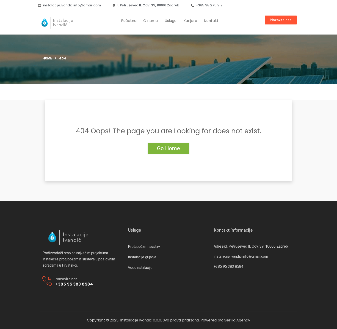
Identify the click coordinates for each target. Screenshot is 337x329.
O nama (150, 20)
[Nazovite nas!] (47, 281)
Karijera (190, 20)
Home (47, 58)
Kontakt (211, 20)
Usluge (171, 20)
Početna (128, 20)
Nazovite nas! (66, 279)
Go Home (168, 148)
